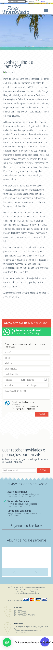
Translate (42, 1)
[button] (7, 642)
